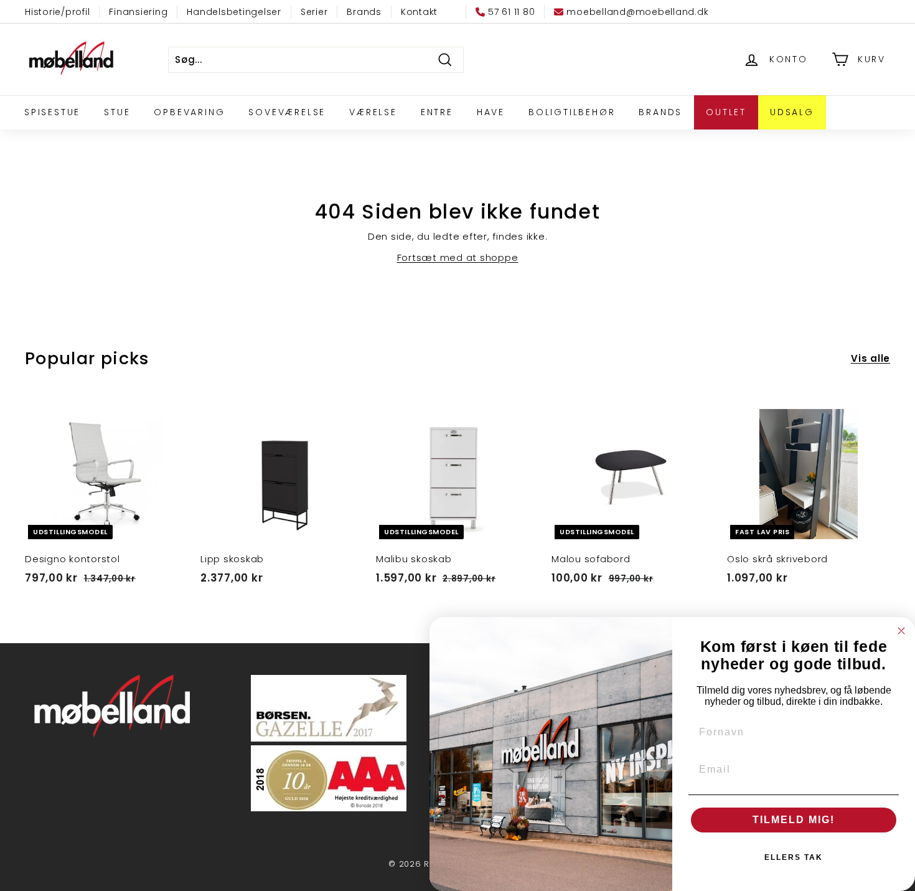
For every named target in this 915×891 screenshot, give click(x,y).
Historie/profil (57, 12)
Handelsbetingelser (234, 12)
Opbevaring (189, 112)
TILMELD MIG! (794, 819)
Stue (117, 112)
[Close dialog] (901, 630)
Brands (364, 12)
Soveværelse (287, 112)
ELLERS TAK (793, 857)
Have (491, 112)
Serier (314, 12)
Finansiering (138, 12)
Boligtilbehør (571, 112)
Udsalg (792, 112)
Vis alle (870, 358)
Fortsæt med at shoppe (457, 257)
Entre (437, 112)
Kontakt (419, 12)
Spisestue (52, 112)
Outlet (726, 112)
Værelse (373, 112)
